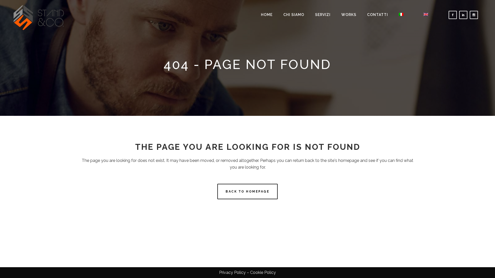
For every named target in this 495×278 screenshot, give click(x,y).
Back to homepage (247, 191)
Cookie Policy (263, 272)
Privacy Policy (232, 272)
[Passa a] (405, 15)
